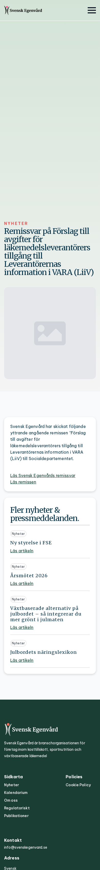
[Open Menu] (92, 10)
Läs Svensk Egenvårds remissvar (42, 475)
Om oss (11, 800)
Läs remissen (23, 481)
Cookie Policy (78, 785)
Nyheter (11, 785)
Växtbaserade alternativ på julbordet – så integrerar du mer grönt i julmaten (46, 614)
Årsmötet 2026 (29, 576)
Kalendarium (15, 792)
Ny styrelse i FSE (31, 543)
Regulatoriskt (17, 808)
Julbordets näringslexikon (43, 652)
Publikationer (16, 815)
